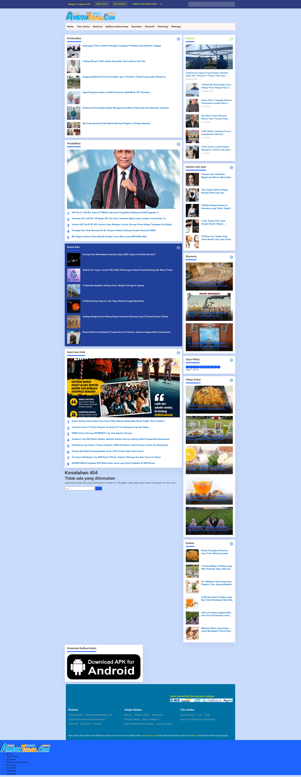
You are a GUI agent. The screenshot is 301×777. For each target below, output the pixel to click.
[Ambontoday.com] (91, 15)
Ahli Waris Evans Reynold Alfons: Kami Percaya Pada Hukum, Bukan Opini (214, 117)
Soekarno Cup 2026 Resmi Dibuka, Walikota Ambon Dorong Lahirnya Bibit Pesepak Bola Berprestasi (120, 439)
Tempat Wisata (132, 719)
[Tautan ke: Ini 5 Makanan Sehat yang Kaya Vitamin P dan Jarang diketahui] (192, 586)
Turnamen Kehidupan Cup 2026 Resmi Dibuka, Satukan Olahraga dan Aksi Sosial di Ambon (116, 457)
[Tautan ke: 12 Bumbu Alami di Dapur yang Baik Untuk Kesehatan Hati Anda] (192, 602)
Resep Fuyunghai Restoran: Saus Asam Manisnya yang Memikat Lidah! (214, 552)
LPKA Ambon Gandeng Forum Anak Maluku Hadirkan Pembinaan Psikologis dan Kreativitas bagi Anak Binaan (216, 133)
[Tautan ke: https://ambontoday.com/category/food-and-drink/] (231, 380)
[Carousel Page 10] (218, 367)
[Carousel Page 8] (211, 367)
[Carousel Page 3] (194, 367)
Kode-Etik (73, 723)
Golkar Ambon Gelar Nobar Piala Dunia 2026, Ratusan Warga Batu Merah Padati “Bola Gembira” (118, 421)
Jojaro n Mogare (150, 719)
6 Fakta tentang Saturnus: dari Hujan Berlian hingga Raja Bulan (113, 301)
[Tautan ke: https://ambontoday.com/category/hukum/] (231, 39)
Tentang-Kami (75, 714)
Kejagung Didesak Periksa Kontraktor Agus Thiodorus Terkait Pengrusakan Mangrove (124, 77)
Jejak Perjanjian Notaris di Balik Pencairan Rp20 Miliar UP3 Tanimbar (116, 92)
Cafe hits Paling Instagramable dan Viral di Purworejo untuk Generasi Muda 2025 (216, 614)
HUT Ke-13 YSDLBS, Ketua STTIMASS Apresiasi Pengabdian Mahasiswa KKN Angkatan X (115, 212)
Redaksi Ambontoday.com (98, 714)
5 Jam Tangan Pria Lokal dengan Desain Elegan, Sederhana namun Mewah (213, 222)
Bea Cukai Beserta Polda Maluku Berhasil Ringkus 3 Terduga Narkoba (116, 123)
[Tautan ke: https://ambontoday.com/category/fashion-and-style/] (231, 167)
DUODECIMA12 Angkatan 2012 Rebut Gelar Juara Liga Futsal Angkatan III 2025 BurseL (114, 463)
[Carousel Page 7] (208, 367)
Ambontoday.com (149, 735)
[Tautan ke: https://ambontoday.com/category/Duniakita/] (178, 248)
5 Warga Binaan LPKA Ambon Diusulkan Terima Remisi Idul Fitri (114, 61)
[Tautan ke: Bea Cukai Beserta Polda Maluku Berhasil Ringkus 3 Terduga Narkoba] (73, 128)
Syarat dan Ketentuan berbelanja (197, 719)
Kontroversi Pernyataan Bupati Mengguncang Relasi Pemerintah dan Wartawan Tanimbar (126, 108)
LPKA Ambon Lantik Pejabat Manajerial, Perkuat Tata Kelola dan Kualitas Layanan (216, 148)
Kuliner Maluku (164, 723)
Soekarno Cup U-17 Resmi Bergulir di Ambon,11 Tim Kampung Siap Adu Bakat (110, 427)
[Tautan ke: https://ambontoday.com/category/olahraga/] (178, 353)
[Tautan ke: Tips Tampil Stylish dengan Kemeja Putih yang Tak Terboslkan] (192, 194)
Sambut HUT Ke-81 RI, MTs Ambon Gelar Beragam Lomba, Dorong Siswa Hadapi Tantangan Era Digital (122, 224)
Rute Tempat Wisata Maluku (139, 723)
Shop (207, 714)
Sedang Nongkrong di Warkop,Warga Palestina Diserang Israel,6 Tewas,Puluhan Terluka (125, 316)
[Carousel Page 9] (215, 367)
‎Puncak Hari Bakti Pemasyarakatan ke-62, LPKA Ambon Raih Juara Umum (108, 451)
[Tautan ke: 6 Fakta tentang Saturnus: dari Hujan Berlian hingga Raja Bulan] (73, 306)
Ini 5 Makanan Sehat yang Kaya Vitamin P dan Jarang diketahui (216, 583)
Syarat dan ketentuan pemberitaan (86, 719)
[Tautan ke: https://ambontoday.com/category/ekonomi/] (231, 257)
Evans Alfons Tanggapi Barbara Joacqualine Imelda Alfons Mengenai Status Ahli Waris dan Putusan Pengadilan (216, 101)
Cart (200, 714)
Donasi (97, 723)
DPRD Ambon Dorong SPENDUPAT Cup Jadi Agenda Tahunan (102, 433)
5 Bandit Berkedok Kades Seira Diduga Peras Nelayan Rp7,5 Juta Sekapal (216, 86)
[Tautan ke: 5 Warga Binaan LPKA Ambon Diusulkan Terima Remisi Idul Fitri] (73, 66)
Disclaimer (86, 723)
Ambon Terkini (142, 714)
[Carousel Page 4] (198, 367)
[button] (232, 4)
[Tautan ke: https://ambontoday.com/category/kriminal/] (178, 39)
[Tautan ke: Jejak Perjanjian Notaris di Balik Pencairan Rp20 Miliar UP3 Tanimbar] (73, 97)
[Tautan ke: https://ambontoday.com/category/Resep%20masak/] (231, 544)
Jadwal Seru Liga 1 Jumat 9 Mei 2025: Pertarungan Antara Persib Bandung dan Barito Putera (127, 270)
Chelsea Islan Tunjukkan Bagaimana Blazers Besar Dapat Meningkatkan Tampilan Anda (216, 176)
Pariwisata (157, 714)
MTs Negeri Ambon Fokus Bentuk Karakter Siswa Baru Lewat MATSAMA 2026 (109, 236)
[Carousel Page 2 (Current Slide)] (191, 367)
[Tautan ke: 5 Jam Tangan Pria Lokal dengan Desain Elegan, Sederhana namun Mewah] (192, 225)
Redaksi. (193, 735)
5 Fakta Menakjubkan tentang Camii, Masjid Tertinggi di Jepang (113, 285)
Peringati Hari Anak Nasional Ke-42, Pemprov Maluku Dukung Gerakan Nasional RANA (114, 230)
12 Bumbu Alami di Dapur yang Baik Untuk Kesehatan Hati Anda (216, 598)
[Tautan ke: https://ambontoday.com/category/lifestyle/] (231, 360)
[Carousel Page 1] (187, 367)
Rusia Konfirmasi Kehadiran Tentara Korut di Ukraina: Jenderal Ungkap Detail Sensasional (126, 332)
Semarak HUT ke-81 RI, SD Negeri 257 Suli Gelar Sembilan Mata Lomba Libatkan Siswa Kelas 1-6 (119, 218)
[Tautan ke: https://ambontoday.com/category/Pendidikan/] (178, 144)
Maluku (128, 714)
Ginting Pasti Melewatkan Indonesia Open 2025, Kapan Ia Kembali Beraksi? (119, 254)
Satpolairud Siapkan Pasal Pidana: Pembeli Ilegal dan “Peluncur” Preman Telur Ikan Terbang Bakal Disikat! (207, 74)
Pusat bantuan (187, 714)
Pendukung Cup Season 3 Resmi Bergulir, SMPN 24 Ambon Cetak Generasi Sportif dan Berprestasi (120, 445)
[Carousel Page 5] (201, 367)
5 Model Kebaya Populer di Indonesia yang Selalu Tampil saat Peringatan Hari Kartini (215, 207)
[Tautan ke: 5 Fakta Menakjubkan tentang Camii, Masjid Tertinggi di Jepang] (73, 290)
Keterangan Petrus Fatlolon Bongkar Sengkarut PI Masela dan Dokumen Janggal (122, 46)
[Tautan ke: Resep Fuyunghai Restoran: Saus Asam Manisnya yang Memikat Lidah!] (192, 555)
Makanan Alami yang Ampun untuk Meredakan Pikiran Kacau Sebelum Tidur (216, 629)
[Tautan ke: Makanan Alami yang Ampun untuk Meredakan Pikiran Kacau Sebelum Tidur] (192, 633)
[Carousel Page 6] (204, 367)
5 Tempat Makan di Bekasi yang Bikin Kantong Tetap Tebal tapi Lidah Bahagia (216, 567)
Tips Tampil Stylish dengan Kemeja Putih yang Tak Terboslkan (214, 191)
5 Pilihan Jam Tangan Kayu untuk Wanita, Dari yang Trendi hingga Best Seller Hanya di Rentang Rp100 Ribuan (216, 238)
